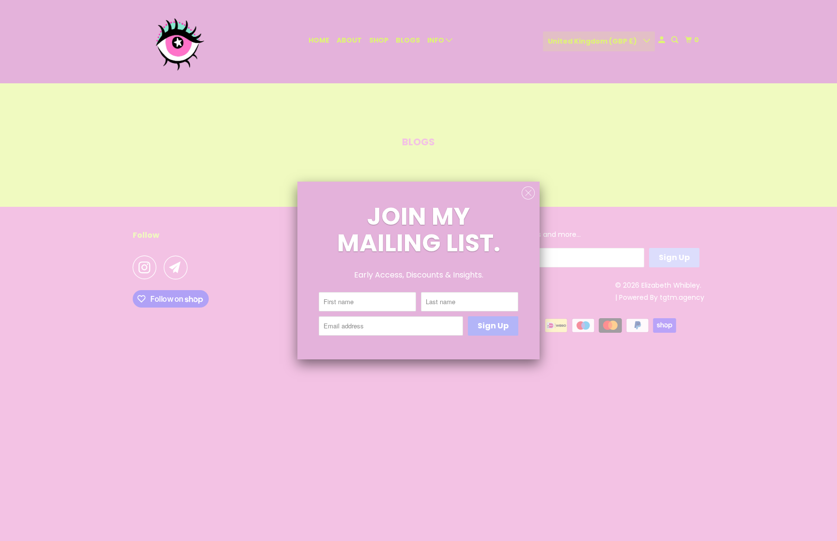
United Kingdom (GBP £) (593, 41)
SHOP (378, 40)
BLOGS (408, 40)
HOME (319, 40)
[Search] (675, 39)
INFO (436, 40)
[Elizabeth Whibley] (176, 41)
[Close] (528, 193)
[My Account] (662, 39)
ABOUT (349, 40)
